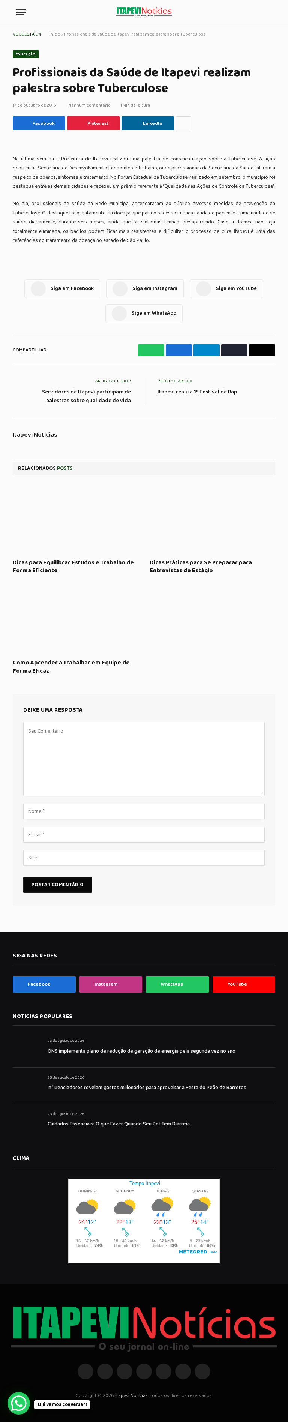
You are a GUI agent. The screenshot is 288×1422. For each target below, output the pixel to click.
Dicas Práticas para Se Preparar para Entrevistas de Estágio (201, 567)
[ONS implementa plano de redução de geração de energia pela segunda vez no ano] (27, 1049)
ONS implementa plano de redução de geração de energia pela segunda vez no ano (142, 1051)
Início (55, 34)
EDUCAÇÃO (26, 54)
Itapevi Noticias (35, 435)
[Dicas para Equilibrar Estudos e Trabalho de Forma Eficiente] (75, 519)
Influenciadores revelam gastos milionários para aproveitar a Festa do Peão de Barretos (147, 1087)
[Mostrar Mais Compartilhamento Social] (183, 123)
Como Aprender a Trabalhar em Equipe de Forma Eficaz (71, 667)
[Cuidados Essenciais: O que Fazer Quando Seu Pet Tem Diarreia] (27, 1122)
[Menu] (21, 12)
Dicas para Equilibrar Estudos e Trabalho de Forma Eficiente (73, 567)
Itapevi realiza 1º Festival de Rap (197, 391)
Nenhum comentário (89, 105)
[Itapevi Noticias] (144, 12)
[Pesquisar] (268, 12)
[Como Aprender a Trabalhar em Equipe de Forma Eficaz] (75, 619)
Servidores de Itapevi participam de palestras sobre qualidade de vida (86, 396)
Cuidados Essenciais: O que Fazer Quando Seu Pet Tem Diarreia (119, 1124)
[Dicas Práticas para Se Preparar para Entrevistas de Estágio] (212, 519)
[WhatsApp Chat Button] (19, 1403)
